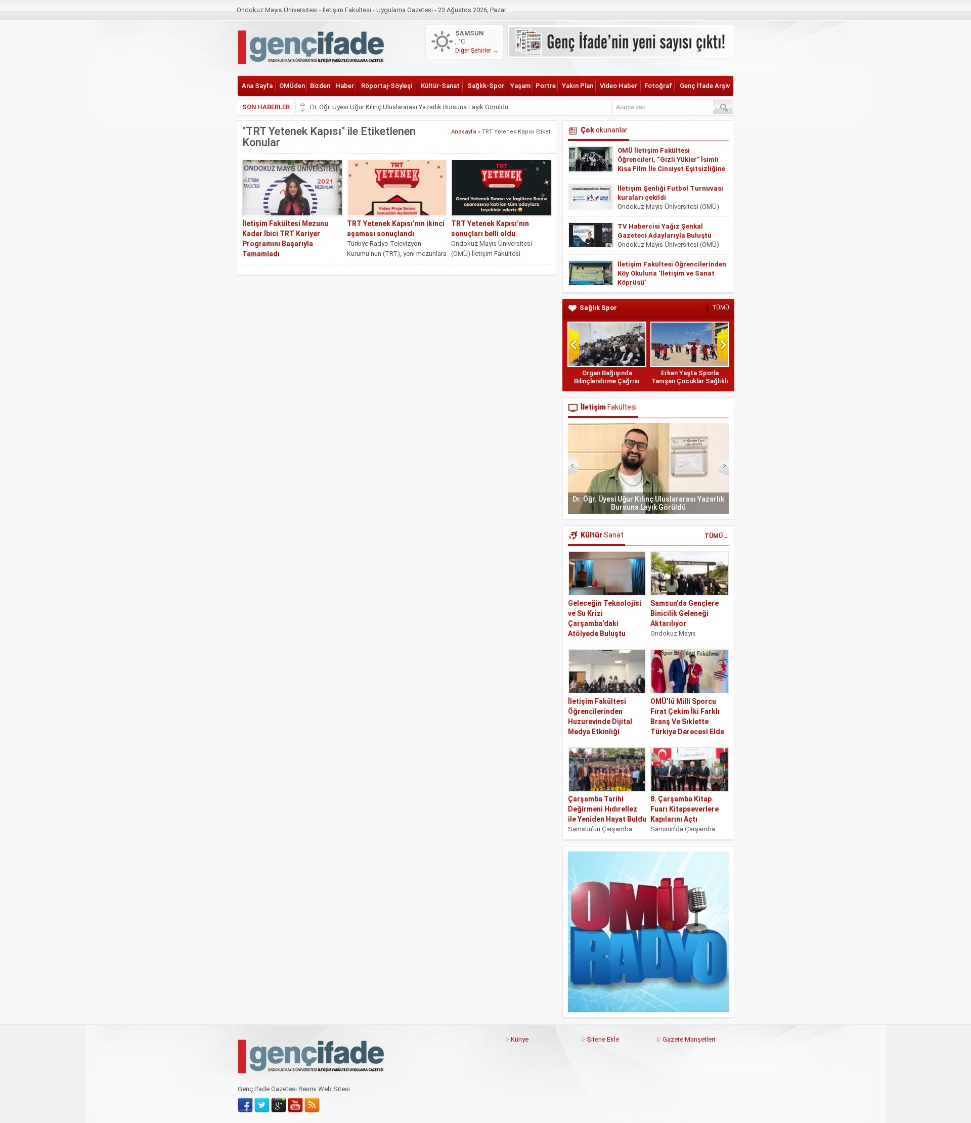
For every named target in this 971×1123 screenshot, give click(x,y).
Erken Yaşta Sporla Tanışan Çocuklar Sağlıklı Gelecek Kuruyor (689, 381)
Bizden (320, 85)
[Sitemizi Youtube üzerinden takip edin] (295, 1105)
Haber (344, 85)
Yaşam (520, 85)
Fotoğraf (658, 85)
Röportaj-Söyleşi (386, 85)
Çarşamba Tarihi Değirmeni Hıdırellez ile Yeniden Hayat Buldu (607, 809)
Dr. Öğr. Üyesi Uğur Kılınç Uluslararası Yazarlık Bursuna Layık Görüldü (409, 107)
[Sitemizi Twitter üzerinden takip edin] (262, 1105)
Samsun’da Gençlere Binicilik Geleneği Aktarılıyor (684, 613)
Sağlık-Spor (485, 85)
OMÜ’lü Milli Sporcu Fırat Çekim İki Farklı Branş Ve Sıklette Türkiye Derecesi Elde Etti (687, 721)
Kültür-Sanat (440, 85)
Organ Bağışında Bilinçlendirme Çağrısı (607, 377)
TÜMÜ (721, 307)
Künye (519, 1039)
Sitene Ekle (603, 1039)
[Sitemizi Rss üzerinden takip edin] (312, 1105)
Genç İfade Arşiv (705, 85)
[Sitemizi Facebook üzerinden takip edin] (245, 1105)
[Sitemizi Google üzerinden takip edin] (278, 1105)
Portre (546, 85)
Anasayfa (463, 131)
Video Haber (618, 85)
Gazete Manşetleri (689, 1039)
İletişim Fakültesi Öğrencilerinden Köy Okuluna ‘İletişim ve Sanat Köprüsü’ (671, 273)
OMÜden (292, 85)
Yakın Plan (577, 85)
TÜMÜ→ (716, 536)
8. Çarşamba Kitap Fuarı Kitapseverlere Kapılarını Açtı (684, 809)
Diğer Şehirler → (477, 50)
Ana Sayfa (257, 85)
